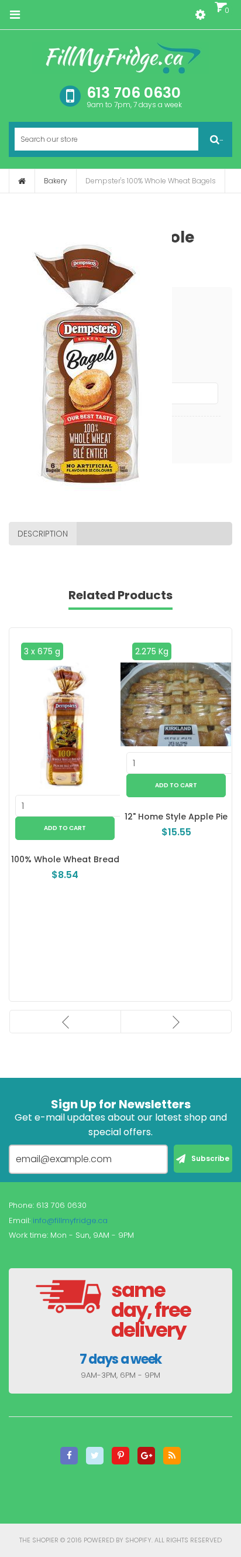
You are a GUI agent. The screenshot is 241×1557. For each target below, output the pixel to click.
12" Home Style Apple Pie (168, 816)
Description (43, 534)
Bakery (55, 181)
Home (22, 181)
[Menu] (14, 14)
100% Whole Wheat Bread (57, 859)
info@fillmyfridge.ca (70, 1220)
